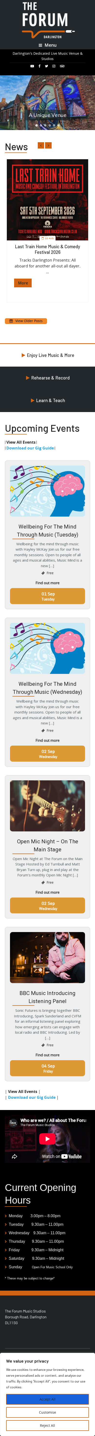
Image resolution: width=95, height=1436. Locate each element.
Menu (50, 45)
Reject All (47, 1425)
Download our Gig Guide (30, 448)
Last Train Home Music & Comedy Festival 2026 (47, 249)
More (23, 283)
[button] (6, 103)
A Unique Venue (47, 115)
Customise (47, 1412)
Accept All (47, 1399)
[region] (47, 1394)
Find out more (47, 582)
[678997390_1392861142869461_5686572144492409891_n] (47, 199)
